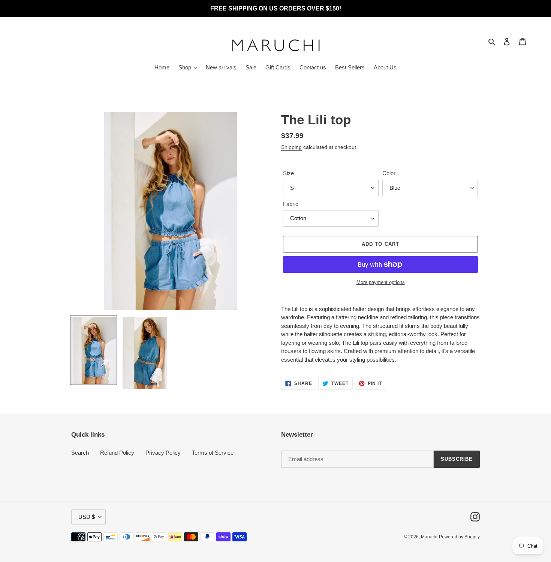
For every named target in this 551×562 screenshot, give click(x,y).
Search (80, 452)
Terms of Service (213, 452)
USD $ (86, 517)
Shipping (291, 147)
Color (388, 173)
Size (288, 173)
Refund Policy (117, 452)
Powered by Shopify (459, 536)
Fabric (290, 204)
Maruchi (429, 536)
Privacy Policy (163, 452)
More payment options (380, 282)
